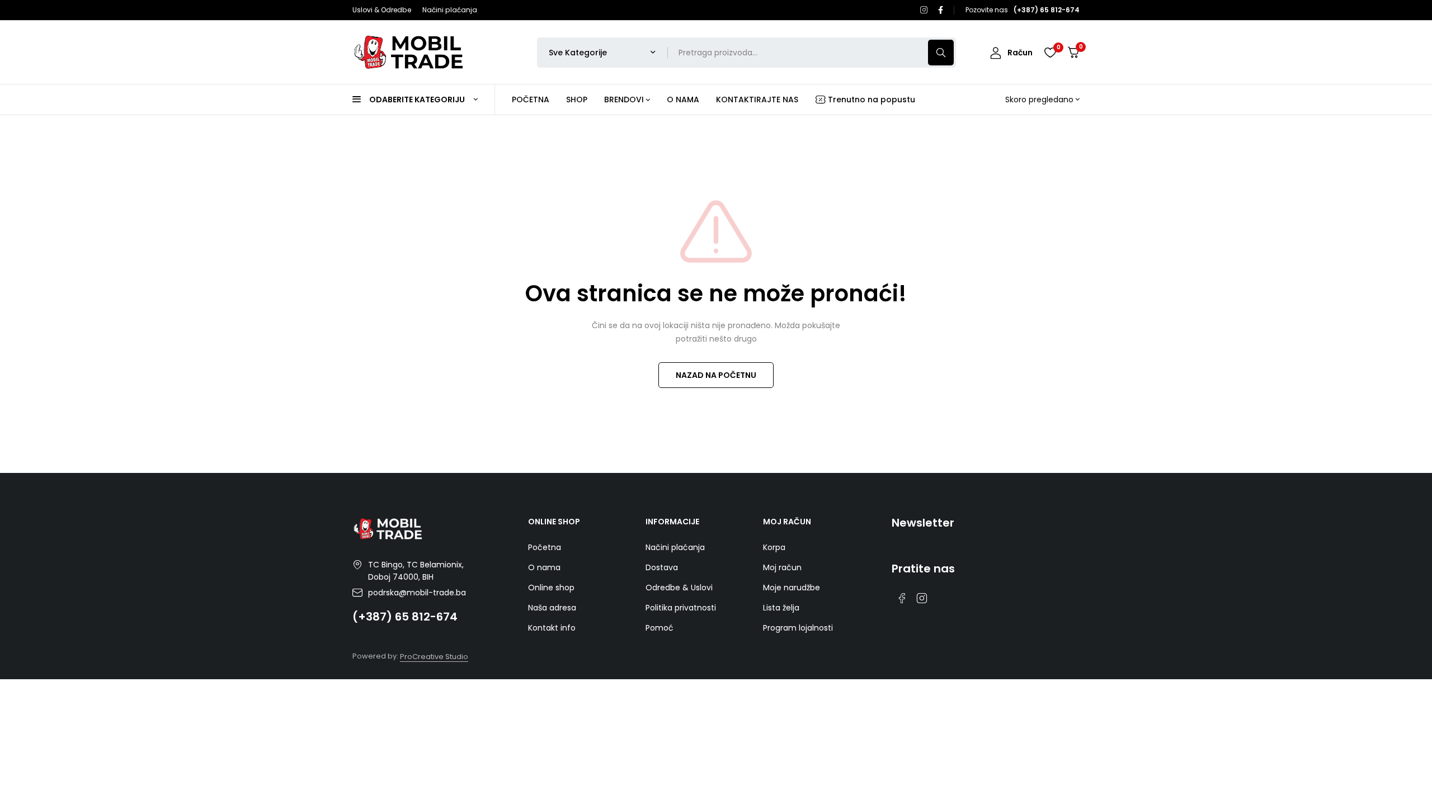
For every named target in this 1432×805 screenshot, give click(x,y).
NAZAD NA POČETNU (716, 375)
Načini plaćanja (449, 10)
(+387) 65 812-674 (405, 616)
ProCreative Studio (434, 656)
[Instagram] (924, 10)
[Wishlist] (1050, 52)
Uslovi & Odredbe (381, 10)
